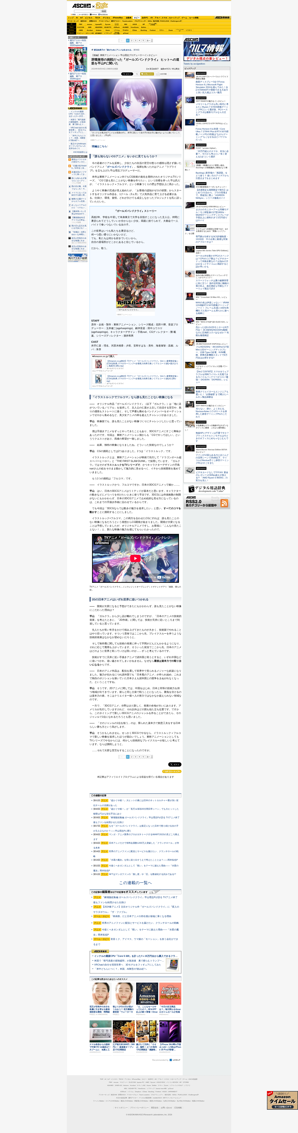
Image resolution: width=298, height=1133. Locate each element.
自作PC (145, 18)
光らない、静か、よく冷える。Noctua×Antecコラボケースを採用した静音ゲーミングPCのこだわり (211, 412)
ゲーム (184, 18)
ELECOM (80, 27)
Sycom (107, 24)
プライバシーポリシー (139, 1108)
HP (144, 24)
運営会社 (154, 1108)
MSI (125, 24)
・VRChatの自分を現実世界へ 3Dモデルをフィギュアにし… (78, 130)
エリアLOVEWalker (112, 1101)
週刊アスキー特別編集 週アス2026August (78, 76)
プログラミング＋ (157, 1095)
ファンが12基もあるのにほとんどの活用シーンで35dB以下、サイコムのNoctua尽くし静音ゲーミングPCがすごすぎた (212, 459)
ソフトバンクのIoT (179, 30)
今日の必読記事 (121, 1098)
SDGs (150, 21)
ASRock (117, 27)
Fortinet (153, 30)
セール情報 (194, 18)
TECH (97, 18)
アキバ (157, 18)
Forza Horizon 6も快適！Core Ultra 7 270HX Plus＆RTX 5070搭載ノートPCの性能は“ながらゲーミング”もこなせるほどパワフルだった (212, 134)
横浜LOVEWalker (127, 1101)
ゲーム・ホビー (102, 5)
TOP (101, 1079)
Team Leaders (144, 1095)
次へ (148, 40)
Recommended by (160, 1060)
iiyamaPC (98, 24)
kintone (99, 30)
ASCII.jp (81, 6)
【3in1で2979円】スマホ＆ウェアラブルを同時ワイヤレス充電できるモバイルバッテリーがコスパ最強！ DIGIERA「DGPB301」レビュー (212, 376)
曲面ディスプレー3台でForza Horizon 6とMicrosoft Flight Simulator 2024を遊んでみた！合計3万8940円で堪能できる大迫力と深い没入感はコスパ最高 (212, 87)
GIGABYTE (107, 27)
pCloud (125, 33)
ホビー (137, 18)
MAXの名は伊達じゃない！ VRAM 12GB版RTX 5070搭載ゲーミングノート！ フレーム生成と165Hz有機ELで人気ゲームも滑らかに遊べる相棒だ (212, 307)
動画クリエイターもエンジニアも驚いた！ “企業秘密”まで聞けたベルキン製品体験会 (212, 394)
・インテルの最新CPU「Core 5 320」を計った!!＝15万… (77, 113)
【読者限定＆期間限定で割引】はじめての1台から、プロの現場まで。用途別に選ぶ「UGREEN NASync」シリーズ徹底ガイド (212, 194)
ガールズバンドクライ (119, 166)
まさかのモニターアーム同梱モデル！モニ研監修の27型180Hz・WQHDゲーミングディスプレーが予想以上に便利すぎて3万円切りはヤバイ (212, 214)
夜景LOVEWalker (156, 1101)
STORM (186, 1082)
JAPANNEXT (98, 33)
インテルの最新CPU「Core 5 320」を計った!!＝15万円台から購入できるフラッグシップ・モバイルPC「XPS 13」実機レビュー (161, 956)
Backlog (144, 30)
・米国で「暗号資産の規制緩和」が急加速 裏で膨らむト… (77, 122)
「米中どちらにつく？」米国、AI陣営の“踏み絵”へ (120, 969)
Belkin (143, 27)
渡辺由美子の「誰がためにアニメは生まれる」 (113, 50)
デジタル (106, 18)
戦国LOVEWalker (198, 1101)
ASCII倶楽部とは (80, 152)
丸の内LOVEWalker (184, 1101)
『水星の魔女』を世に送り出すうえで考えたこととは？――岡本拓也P (143, 860)
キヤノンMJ (90, 33)
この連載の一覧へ (135, 882)
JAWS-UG (118, 1085)
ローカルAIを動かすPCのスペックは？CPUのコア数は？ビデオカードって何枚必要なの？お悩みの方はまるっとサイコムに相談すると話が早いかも (212, 261)
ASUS (135, 24)
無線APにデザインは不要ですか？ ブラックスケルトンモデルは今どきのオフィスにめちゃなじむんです (213, 437)
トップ (71, 18)
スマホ (164, 18)
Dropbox (126, 30)
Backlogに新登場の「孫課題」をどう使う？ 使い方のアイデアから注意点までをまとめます (212, 175)
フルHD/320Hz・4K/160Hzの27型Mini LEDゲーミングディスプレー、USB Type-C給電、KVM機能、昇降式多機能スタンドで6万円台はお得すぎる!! (212, 352)
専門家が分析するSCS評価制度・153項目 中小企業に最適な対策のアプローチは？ (212, 239)
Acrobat (90, 30)
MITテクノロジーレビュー (172, 1098)
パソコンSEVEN (117, 24)
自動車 (128, 18)
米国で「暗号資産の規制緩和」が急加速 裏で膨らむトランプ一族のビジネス (135, 960)
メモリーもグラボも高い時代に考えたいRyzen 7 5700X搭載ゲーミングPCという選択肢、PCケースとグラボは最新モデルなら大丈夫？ (212, 109)
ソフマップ (108, 33)
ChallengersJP (176, 21)
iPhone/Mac (118, 18)
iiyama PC (140, 1082)
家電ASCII (93, 21)
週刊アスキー (115, 21)
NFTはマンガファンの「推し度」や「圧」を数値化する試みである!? (142, 874)
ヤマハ (161, 30)
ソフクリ (189, 30)
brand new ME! (161, 1088)
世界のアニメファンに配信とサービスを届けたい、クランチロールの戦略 (140, 923)
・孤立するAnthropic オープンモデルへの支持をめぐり (78, 146)
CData (134, 30)
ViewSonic (135, 27)
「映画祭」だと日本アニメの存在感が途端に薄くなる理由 (141, 916)
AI (77, 18)
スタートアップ (174, 18)
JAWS (81, 30)
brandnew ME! (117, 33)
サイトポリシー (121, 1108)
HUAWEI (126, 27)
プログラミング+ (140, 21)
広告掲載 (178, 1108)
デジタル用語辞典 (145, 1098)
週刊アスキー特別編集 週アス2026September (78, 42)
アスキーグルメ (104, 21)
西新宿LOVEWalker (141, 1101)
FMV (80, 24)
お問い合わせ (166, 1108)
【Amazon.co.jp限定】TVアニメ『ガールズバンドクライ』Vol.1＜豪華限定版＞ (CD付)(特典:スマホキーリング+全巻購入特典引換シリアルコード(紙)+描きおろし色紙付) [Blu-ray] (143, 363)
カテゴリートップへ (171, 771)
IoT (81, 18)
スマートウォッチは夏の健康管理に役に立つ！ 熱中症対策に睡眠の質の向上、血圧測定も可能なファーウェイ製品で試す (212, 284)
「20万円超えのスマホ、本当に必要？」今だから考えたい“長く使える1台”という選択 (212, 154)
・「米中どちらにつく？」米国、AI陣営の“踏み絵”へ (77, 138)
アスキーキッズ (73, 21)
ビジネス (89, 18)
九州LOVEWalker (169, 1101)
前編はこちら (99, 146)
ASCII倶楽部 (222, 17)
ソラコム (117, 30)
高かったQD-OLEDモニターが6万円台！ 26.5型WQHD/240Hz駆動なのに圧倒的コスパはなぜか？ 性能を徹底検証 (212, 331)
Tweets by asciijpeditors (194, 64)
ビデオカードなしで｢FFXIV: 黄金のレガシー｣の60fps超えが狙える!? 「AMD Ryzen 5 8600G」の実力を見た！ (212, 476)
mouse (89, 24)
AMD (89, 27)
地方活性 (156, 21)
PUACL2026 (164, 21)
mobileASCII (157, 1098)
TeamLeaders (127, 21)
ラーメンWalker (98, 1101)
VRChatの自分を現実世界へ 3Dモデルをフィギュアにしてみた (127, 964)
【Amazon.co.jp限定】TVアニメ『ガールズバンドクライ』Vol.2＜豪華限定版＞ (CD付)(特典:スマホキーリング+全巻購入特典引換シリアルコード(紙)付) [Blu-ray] (143, 378)
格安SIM (83, 21)
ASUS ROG (98, 27)
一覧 (136, 74)
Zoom (171, 30)
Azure (108, 30)
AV (151, 18)
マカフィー (81, 33)
